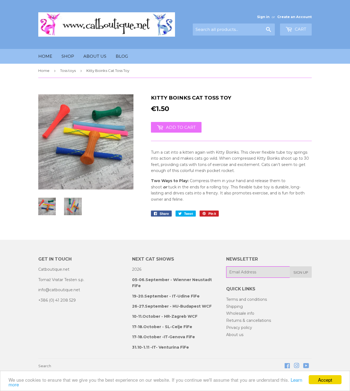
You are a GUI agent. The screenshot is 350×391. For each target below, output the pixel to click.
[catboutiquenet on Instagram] (296, 366)
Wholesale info (240, 313)
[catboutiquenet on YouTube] (306, 366)
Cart (300, 29)
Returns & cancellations (248, 320)
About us (94, 56)
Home (45, 56)
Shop (68, 56)
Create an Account (294, 17)
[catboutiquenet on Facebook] (287, 366)
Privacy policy (239, 327)
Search (44, 366)
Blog (122, 56)
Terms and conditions (246, 299)
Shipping (234, 306)
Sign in (263, 17)
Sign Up (300, 272)
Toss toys (68, 70)
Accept (325, 379)
